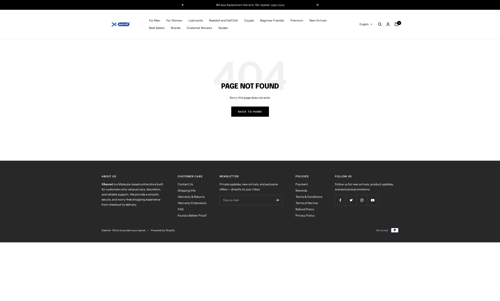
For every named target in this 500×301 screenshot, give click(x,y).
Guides (223, 28)
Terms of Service (307, 203)
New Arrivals (318, 20)
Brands (175, 28)
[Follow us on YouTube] (372, 200)
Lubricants (195, 20)
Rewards (301, 190)
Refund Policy (305, 209)
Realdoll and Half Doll (223, 20)
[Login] (388, 24)
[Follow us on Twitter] (351, 200)
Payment (302, 184)
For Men (154, 20)
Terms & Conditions (309, 197)
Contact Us (185, 184)
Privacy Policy (305, 215)
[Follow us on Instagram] (361, 200)
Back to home (250, 111)
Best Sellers (157, 28)
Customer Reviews (199, 28)
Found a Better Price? (192, 215)
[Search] (380, 24)
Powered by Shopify (163, 230)
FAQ (181, 209)
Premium (296, 20)
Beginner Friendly (272, 20)
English (364, 24)
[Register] (277, 200)
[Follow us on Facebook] (340, 200)
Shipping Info (187, 190)
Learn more (277, 4)
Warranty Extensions (192, 203)
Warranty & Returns (191, 197)
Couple (249, 20)
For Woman (174, 20)
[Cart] (396, 24)
